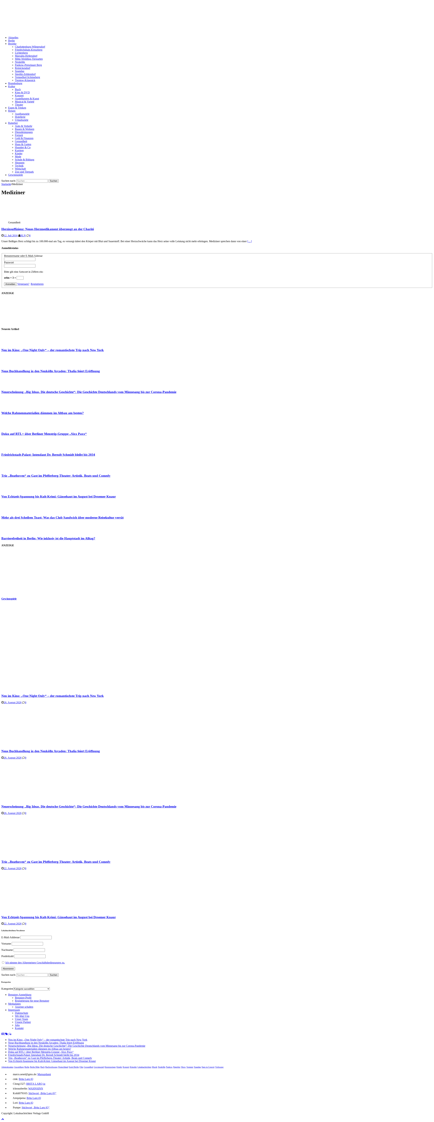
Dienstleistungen (24, 132)
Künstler (133, 1067)
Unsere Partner (23, 1022)
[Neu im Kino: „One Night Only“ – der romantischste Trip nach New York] (15, 343)
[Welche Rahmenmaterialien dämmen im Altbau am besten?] (15, 406)
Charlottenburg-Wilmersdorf (30, 46)
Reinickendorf (22, 68)
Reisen (11, 110)
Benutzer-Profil (23, 997)
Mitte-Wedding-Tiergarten (29, 58)
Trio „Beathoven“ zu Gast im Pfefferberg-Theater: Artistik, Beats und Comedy (56, 475)
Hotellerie (20, 116)
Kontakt (19, 1028)
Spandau (19, 71)
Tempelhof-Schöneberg (27, 77)
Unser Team (21, 1019)
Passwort (9, 262)
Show (183, 1067)
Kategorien (7, 988)
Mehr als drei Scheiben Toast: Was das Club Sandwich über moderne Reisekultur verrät (62, 517)
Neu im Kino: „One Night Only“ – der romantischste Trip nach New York (52, 350)
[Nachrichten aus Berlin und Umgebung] (103, 31)
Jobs (17, 1025)
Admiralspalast (7, 1067)
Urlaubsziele (21, 119)
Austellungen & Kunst (27, 98)
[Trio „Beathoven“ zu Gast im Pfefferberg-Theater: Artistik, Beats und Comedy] (15, 469)
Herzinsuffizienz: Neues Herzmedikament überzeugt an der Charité (47, 229)
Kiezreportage (110, 1067)
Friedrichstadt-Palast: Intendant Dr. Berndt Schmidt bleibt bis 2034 (48, 454)
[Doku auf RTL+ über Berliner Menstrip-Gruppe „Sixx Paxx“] (15, 427)
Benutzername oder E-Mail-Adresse (23, 255)
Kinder (18, 153)
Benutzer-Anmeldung (19, 994)
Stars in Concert (208, 1067)
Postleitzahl (7, 956)
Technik (19, 165)
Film (81, 1067)
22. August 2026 (13, 868)
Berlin (11, 40)
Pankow (169, 1067)
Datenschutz (21, 1012)
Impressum (14, 1009)
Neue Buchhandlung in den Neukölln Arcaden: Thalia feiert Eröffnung (50, 371)
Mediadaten (14, 1003)
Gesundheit (21, 141)
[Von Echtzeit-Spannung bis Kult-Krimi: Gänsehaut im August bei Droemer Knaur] (15, 490)
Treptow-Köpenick (25, 80)
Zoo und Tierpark (24, 171)
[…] (249, 241)
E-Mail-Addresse (10, 937)
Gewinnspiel (99, 1067)
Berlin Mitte (35, 1067)
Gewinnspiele (15, 174)
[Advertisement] (26, 572)
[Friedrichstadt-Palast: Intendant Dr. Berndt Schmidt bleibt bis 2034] (15, 448)
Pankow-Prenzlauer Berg (28, 65)
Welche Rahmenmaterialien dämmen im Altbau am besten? (42, 413)
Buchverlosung (51, 1067)
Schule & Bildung (24, 159)
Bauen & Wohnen (24, 129)
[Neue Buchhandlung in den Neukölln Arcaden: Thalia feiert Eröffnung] (15, 364)
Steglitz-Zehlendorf (25, 74)
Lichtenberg (21, 52)
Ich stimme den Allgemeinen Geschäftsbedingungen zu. (35, 962)
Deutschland (63, 1067)
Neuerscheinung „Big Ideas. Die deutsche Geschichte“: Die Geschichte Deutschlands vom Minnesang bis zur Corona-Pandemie (88, 392)
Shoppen (19, 162)
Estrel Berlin (74, 1067)
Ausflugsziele (22, 113)
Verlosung (219, 1067)
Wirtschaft (20, 168)
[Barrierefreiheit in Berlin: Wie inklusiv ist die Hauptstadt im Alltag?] (15, 531)
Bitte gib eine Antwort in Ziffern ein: (23, 271)
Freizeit (19, 135)
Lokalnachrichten (144, 1067)
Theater (19, 104)
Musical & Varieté (24, 101)
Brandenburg (15, 83)
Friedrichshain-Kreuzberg (28, 49)
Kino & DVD (22, 92)
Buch (18, 89)
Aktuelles (13, 37)
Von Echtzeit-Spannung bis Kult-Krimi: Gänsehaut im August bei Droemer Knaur (58, 496)
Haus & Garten (23, 144)
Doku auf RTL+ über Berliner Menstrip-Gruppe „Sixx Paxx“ (44, 434)
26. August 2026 (13, 702)
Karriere (19, 150)
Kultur (11, 86)
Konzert (19, 95)
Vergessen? (23, 284)
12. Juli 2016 (11, 235)
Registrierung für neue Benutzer (32, 1000)
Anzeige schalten (24, 1006)
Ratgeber (13, 123)
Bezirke (12, 43)
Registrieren (37, 284)
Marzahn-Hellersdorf (26, 55)
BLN (23, 235)
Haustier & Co (23, 147)
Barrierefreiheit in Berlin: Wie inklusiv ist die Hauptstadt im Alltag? (48, 538)
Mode (18, 156)
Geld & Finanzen (24, 138)
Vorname (6, 943)
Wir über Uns (22, 1016)
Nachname (7, 949)
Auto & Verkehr (23, 126)
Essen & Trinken (17, 107)
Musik (154, 1067)
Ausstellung (19, 1067)
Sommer (189, 1067)
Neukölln (20, 62)
